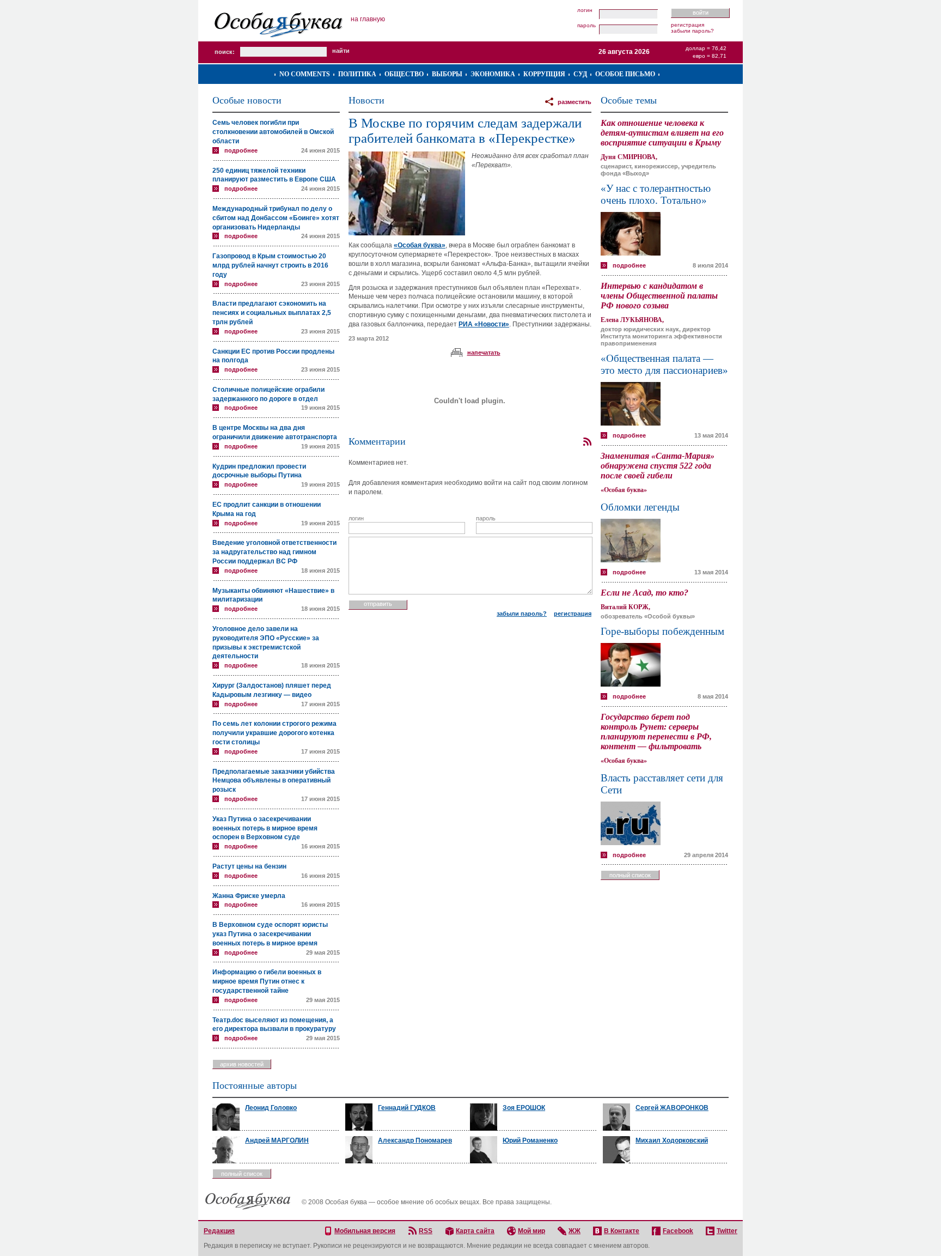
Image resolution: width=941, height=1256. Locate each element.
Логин (584, 10)
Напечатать (483, 352)
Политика (357, 74)
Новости (366, 100)
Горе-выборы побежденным (662, 631)
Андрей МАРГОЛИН (277, 1140)
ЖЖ (575, 1231)
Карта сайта (475, 1231)
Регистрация (687, 25)
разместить (574, 102)
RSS (425, 1231)
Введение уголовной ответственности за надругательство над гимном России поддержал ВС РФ (274, 552)
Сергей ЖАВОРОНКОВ (672, 1108)
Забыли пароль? (692, 31)
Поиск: (225, 51)
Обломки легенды (640, 507)
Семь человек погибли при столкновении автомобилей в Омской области (273, 132)
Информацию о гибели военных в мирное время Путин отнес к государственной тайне (266, 981)
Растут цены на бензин (249, 866)
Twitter (727, 1231)
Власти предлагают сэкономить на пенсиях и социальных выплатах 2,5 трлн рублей (271, 313)
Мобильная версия (364, 1231)
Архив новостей (242, 1064)
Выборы (447, 74)
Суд (580, 74)
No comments (304, 74)
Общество (404, 74)
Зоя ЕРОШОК (524, 1108)
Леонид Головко (271, 1108)
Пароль (586, 25)
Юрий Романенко (530, 1140)
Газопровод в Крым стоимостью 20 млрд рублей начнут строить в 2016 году (270, 265)
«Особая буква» (419, 245)
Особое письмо (625, 74)
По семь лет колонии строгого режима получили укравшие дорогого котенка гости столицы (274, 733)
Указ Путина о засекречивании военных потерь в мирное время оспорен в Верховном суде (264, 828)
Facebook (678, 1231)
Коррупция (544, 74)
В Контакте (621, 1231)
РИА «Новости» (484, 324)
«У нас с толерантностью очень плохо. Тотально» (656, 194)
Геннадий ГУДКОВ (407, 1108)
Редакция (219, 1231)
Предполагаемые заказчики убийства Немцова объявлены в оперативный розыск (273, 781)
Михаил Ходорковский (672, 1140)
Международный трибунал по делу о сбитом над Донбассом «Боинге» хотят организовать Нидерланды (275, 218)
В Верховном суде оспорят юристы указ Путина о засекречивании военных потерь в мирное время (270, 934)
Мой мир (531, 1231)
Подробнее (241, 150)
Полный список (630, 875)
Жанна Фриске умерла (248, 896)
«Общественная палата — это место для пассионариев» (664, 364)
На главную (368, 19)
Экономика (493, 74)
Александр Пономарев (415, 1140)
